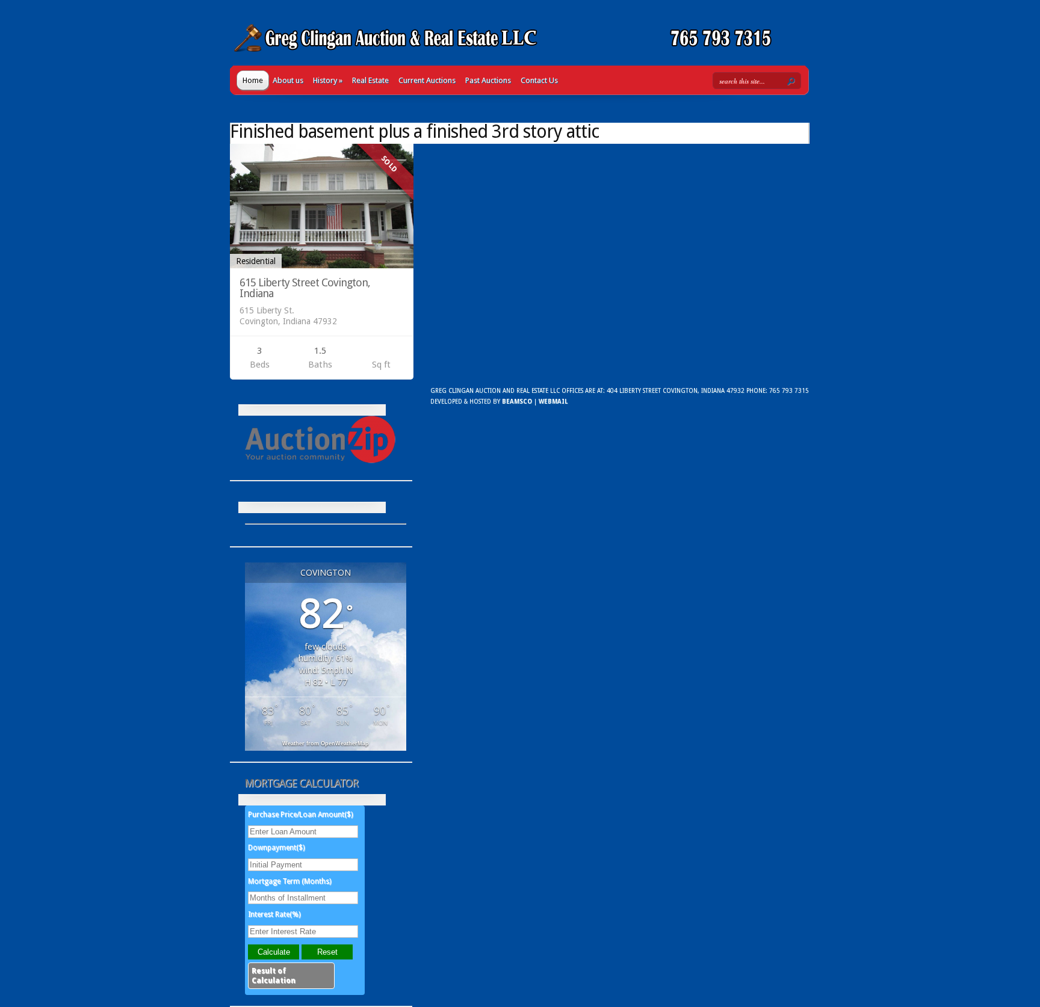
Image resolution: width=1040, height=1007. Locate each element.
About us (288, 80)
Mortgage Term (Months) (289, 881)
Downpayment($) (276, 847)
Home (253, 80)
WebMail (553, 401)
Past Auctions (488, 80)
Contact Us (539, 80)
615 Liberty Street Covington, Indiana (305, 288)
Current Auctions (427, 80)
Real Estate (370, 80)
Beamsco (517, 401)
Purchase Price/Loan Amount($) (300, 814)
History (327, 80)
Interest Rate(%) (274, 914)
